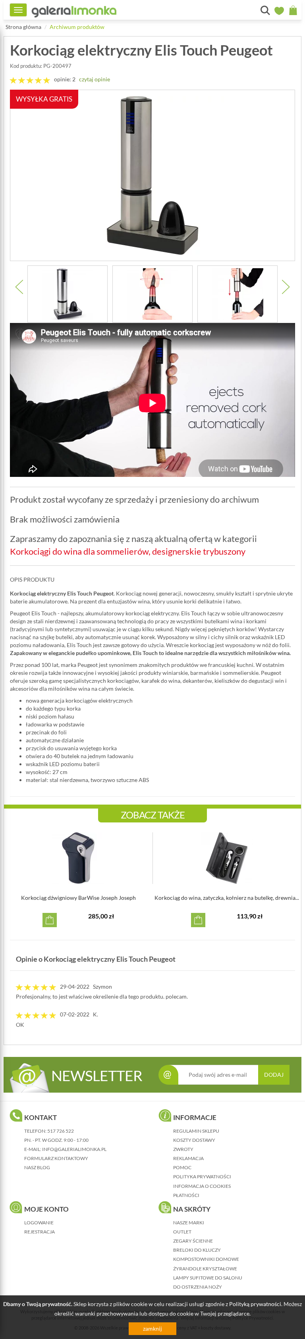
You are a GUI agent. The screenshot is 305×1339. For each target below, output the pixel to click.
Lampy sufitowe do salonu (207, 1278)
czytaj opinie (94, 79)
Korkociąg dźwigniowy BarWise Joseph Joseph (78, 897)
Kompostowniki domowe (206, 1259)
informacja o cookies (202, 1186)
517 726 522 (60, 1131)
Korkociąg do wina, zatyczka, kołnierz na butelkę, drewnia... (226, 897)
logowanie (39, 1223)
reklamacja (188, 1158)
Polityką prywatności (255, 1304)
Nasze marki (188, 1223)
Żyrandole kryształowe (205, 1269)
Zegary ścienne (193, 1241)
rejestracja (39, 1232)
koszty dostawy (194, 1140)
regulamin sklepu (196, 1131)
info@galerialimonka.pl (74, 1149)
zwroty (183, 1149)
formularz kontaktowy (56, 1158)
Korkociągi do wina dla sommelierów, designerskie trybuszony (127, 551)
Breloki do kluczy (197, 1250)
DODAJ (274, 1074)
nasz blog (37, 1167)
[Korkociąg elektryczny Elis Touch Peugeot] (67, 294)
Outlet (182, 1232)
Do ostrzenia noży (197, 1287)
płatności (186, 1195)
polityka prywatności (202, 1177)
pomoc (182, 1167)
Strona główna (23, 26)
